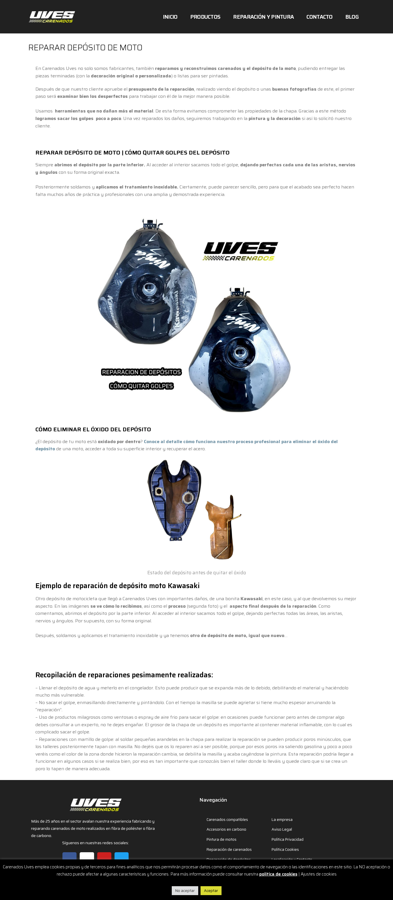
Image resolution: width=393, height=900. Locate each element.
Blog (351, 16)
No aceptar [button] (185, 891)
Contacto (319, 16)
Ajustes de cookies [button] (319, 874)
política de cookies (278, 874)
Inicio (170, 16)
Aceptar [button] (211, 891)
